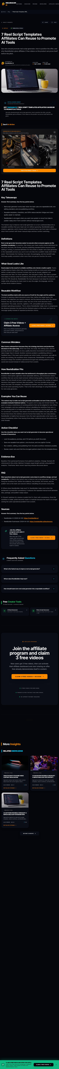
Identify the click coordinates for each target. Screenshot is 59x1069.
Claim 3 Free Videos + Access (28, 170)
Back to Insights (8, 22)
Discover (27, 4)
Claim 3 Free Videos (42, 1064)
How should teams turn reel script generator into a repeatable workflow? (27, 589)
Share (46, 22)
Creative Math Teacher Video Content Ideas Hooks (13, 776)
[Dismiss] (56, 1064)
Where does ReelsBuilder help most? (15, 579)
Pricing (35, 4)
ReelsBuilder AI (9, 63)
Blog (9, 11)
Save (55, 22)
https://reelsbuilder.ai (31, 518)
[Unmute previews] (54, 132)
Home (4, 11)
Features (19, 4)
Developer (43, 4)
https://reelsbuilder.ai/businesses (41, 521)
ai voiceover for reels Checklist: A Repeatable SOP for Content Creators (43, 777)
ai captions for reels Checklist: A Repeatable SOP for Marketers (15, 813)
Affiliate (52, 4)
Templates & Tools (17, 28)
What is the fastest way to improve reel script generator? (22, 569)
